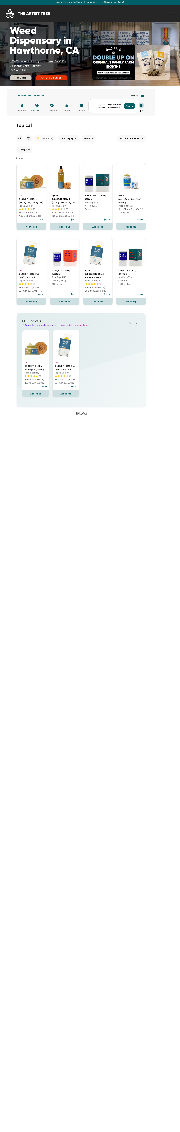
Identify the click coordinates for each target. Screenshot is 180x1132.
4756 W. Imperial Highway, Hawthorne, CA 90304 (38, 61)
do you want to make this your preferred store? (105, 2)
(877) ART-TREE (19, 70)
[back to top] (174, 1126)
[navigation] (170, 13)
